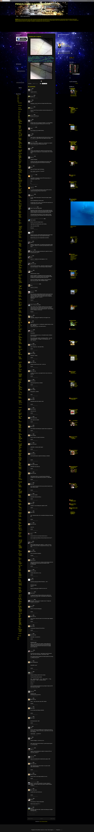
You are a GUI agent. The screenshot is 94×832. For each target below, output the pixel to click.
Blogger (61, 829)
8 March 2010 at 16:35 (34, 556)
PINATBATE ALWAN (74, 409)
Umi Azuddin (33, 290)
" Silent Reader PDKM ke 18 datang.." (20, 143)
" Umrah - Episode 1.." (20, 315)
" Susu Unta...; (19, 220)
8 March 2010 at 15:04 (34, 318)
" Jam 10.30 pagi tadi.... (20, 350)
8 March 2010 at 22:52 (34, 779)
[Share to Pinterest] (46, 83)
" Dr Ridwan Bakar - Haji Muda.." (20, 330)
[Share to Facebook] (45, 83)
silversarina (32, 532)
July (19, 113)
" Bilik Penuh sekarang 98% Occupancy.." (20, 388)
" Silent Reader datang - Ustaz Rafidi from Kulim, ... (20, 474)
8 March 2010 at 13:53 (34, 145)
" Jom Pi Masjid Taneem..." (20, 312)
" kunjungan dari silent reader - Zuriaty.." (20, 261)
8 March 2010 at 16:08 (34, 520)
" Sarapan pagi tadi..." (19, 410)
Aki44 (31, 807)
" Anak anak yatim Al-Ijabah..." (20, 151)
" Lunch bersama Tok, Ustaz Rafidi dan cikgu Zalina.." (20, 436)
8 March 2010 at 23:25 (34, 796)
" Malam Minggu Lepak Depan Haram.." (20, 426)
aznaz (31, 343)
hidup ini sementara (72, 125)
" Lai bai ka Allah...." (20, 154)
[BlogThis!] (43, 83)
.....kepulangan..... (74, 438)
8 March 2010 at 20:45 (34, 753)
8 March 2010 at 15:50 (34, 386)
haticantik (32, 599)
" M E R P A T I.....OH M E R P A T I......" (20, 135)
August (19, 111)
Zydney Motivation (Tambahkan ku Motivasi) (74, 467)
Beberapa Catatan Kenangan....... (74, 437)
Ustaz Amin (73, 254)
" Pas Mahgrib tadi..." (20, 525)
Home (41, 818)
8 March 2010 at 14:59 (34, 313)
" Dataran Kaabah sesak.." (20, 451)
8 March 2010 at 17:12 (34, 622)
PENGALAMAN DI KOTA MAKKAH (32, 4)
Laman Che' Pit (73, 483)
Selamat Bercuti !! (73, 373)
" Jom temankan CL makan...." (20, 370)
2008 (18, 639)
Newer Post (30, 818)
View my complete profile (66, 46)
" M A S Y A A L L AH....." (20, 326)
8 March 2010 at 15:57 (34, 440)
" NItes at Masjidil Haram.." (20, 139)
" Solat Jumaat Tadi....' (19, 347)
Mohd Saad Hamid (34, 303)
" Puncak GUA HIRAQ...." (20, 430)
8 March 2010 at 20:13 (34, 724)
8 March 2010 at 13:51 (34, 131)
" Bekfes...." (20, 132)
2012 (18, 98)
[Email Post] (40, 83)
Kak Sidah (32, 194)
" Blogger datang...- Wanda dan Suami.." (20, 157)
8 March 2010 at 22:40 (34, 760)
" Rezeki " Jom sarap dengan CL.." (19, 185)
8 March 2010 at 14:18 (34, 216)
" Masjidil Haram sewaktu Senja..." (20, 366)
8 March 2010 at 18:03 (34, 658)
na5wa (72, 305)
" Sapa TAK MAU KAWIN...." (20, 418)
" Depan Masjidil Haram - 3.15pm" (20, 292)
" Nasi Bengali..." (20, 421)
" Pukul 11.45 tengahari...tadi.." (20, 562)
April (19, 117)
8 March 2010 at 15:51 (34, 405)
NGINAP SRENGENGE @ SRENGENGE (37, 218)
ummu (32, 315)
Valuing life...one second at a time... (74, 355)
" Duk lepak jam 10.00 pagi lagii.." (20, 615)
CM (31, 88)
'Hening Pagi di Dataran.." (20, 486)
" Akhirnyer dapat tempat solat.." (20, 454)
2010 (18, 101)
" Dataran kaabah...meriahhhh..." (20, 282)
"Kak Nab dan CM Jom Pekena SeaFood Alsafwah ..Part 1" (20, 609)
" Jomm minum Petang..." (20, 237)
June (19, 114)
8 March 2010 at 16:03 (34, 500)
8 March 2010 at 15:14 (34, 327)
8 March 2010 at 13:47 (34, 93)
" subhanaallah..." (20, 362)
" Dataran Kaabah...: (20, 147)
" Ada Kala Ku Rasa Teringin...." (20, 555)
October (19, 107)
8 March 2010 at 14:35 (34, 268)
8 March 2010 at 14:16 (34, 192)
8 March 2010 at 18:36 (34, 688)
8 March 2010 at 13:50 (34, 117)
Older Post (52, 818)
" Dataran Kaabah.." (20, 536)
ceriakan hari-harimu (73, 175)
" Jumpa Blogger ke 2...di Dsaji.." (20, 591)
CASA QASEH (33, 141)
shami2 (32, 329)
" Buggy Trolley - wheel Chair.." (20, 166)
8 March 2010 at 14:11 (34, 172)
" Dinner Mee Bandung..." (20, 354)
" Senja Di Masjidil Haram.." (20, 513)
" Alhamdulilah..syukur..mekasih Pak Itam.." (20, 541)
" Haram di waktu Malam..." (20, 189)
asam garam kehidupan (73, 381)
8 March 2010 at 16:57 (34, 589)
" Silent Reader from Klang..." (20, 319)
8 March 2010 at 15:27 (34, 341)
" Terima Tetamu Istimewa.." (20, 343)
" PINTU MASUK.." (20, 398)
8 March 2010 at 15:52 (34, 414)
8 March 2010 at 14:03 (34, 163)
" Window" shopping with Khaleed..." (20, 122)
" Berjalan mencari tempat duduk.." (20, 459)
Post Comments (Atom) (43, 821)
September (20, 109)
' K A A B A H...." (19, 578)
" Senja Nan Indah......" (20, 193)
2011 (18, 100)
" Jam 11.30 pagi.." (20, 275)
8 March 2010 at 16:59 (34, 597)
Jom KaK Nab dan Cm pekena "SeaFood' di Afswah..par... (20, 601)
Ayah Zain (32, 156)
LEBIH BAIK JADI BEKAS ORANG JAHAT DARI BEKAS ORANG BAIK (74, 143)
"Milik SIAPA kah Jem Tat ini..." (20, 181)
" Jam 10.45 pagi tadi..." (20, 566)
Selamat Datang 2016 (76, 291)
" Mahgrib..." (20, 407)
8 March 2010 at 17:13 (34, 631)
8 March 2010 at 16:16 (34, 539)
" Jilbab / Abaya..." (20, 588)
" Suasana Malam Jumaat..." (20, 468)
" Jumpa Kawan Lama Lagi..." (19, 127)
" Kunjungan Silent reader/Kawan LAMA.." (20, 227)
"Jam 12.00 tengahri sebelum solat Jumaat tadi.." (20, 446)
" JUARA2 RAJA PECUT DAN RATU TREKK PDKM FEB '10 (20, 621)
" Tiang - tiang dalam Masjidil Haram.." (20, 574)
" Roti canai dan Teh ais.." (20, 482)
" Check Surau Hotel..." (20, 569)
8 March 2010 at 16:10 (34, 530)
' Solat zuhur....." (20, 627)
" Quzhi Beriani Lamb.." (19, 278)
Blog (17, 16)
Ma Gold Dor (33, 186)
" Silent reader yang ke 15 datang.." (20, 201)
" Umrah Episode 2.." (20, 299)
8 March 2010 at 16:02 (34, 491)
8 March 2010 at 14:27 (34, 247)
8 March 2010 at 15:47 (34, 350)
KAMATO (72, 340)
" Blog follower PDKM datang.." (20, 250)
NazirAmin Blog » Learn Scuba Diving (74, 200)
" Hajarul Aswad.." (20, 523)
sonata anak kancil (34, 781)
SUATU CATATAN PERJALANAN (74, 271)
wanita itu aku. (73, 161)
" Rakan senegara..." (20, 479)
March (19, 119)
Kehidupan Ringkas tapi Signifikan (73, 512)
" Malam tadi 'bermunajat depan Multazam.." (20, 491)
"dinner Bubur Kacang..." (20, 501)
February (19, 633)
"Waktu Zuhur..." (20, 175)
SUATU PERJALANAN (73, 500)
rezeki (32, 671)
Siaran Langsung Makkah (25, 16)
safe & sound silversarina (73, 372)
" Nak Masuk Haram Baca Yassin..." (20, 463)
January (19, 635)
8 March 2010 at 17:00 (34, 603)
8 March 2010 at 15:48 (34, 367)
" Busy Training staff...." (20, 551)
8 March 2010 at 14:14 (34, 184)
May (19, 116)
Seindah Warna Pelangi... (73, 504)
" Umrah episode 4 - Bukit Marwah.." (20, 271)
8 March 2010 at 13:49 (34, 104)
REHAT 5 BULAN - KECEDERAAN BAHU (76, 148)
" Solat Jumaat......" (20, 441)
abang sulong (33, 127)
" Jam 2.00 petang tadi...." (20, 414)
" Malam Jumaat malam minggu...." (20, 245)
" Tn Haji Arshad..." (20, 516)
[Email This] (42, 83)
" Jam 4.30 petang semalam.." (20, 584)
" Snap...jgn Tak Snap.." (20, 323)
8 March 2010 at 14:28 (34, 253)
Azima (32, 270)
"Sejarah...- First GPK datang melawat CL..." (20, 171)
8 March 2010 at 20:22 (34, 745)
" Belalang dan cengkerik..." (20, 529)
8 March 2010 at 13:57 (34, 154)
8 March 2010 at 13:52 (34, 139)
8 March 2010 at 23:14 (34, 786)
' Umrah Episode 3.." (20, 296)
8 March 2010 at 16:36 (34, 567)
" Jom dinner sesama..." (20, 197)
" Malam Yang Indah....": (20, 178)
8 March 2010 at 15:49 (34, 377)
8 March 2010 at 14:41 (34, 281)
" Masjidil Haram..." (20, 504)
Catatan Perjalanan (74, 450)
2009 (18, 637)
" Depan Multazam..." (20, 520)
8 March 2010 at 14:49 (34, 288)
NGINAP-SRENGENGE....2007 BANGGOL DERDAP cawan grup (74, 109)
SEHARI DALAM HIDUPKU (73, 182)
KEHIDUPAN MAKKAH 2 (73, 89)
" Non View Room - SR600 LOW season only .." (20, 207)
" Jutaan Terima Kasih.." (19, 212)
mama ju (32, 95)
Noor (31, 241)
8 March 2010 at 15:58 (34, 461)
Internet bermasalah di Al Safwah (20, 630)
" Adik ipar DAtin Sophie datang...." (20, 216)
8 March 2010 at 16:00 (34, 480)
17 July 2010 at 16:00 (34, 811)
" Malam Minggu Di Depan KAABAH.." (20, 547)
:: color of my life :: (74, 289)
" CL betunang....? (20, 240)
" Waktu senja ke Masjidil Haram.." (20, 254)
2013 (18, 97)
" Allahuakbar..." (20, 308)
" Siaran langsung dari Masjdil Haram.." (20, 338)
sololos (55, 829)
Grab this (76, 83)
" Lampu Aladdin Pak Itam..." (19, 383)
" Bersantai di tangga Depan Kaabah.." (20, 375)
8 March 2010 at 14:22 (34, 229)
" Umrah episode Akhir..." (20, 258)
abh (31, 231)
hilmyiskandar (33, 174)
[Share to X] (44, 83)
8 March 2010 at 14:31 (34, 260)
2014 (18, 95)
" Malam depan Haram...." (20, 496)
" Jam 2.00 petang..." (20, 379)
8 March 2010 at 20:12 (34, 704)
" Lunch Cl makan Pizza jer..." (20, 162)
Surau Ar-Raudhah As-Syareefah (74, 399)
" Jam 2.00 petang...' (20, 130)
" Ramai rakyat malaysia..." (20, 358)
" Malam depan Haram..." (20, 580)
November (20, 105)
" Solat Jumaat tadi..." (19, 558)
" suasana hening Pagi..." (19, 533)
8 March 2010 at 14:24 (34, 239)
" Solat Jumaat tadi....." (19, 223)
